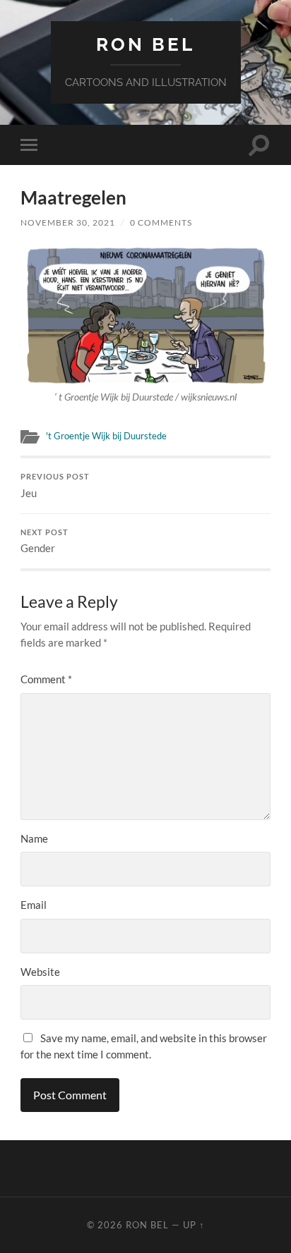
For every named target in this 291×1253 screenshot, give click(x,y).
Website (40, 971)
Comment (46, 679)
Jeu (55, 485)
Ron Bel (145, 44)
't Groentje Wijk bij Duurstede (106, 435)
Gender (44, 541)
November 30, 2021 (67, 222)
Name (34, 838)
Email (33, 904)
